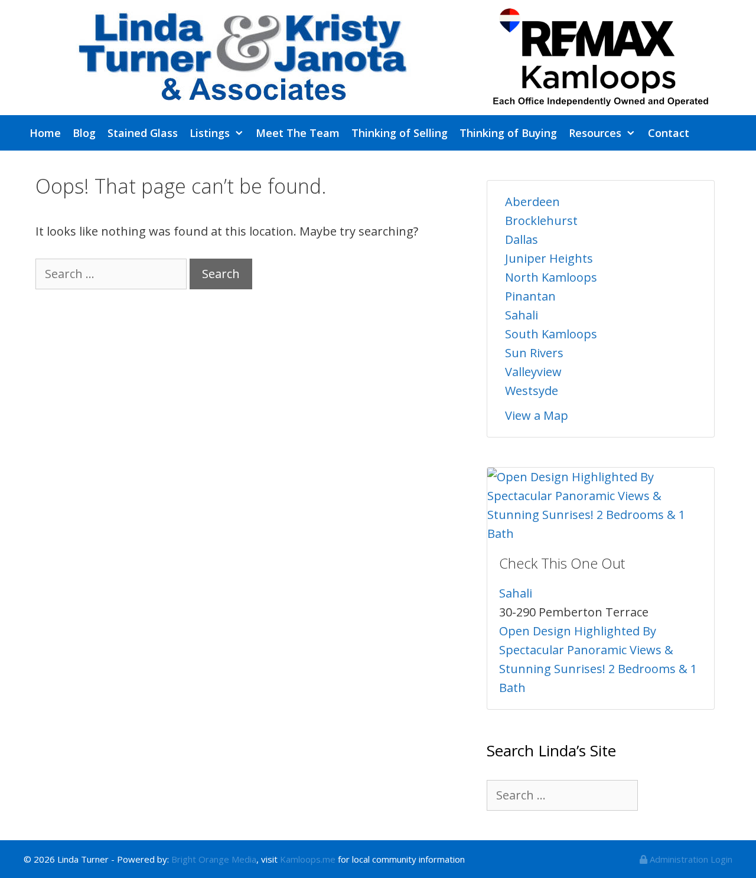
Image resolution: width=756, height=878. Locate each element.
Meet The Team (298, 133)
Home (45, 133)
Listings (210, 133)
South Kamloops (551, 334)
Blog (84, 133)
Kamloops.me (307, 859)
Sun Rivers (534, 353)
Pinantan (530, 296)
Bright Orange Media (213, 859)
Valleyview (533, 372)
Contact (668, 133)
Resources (595, 133)
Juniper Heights (549, 258)
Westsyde (531, 391)
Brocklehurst (541, 221)
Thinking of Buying (508, 133)
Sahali (521, 315)
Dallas (521, 239)
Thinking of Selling (399, 133)
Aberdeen (532, 202)
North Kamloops (551, 277)
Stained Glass (142, 133)
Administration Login (689, 859)
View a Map (536, 415)
